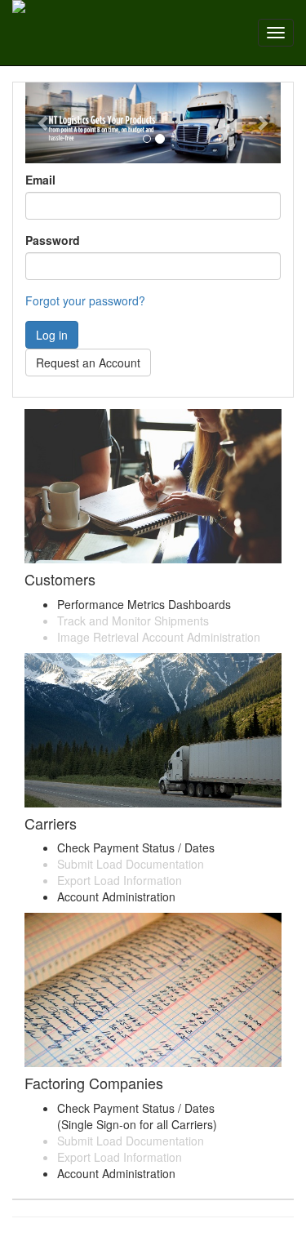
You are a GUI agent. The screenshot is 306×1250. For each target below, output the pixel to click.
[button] (44, 122)
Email (40, 179)
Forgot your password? (85, 300)
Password (52, 240)
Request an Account (88, 362)
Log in (52, 335)
